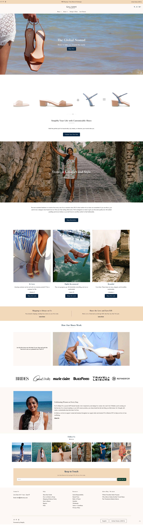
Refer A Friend (76, 499)
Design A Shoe (74, 11)
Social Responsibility (78, 494)
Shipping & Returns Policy (50, 499)
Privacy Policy (76, 507)
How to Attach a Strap (49, 497)
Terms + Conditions (78, 505)
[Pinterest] (3, 1)
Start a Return (46, 501)
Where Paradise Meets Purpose (110, 494)
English (104, 521)
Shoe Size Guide (47, 494)
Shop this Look (32, 296)
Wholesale (75, 503)
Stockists (75, 501)
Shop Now (71, 49)
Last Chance (82, 11)
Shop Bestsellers (71, 220)
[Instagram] (5, 1)
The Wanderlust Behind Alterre (110, 499)
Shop (58, 11)
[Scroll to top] (140, 521)
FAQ (44, 505)
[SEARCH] (135, 7)
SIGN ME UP (121, 479)
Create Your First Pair (71, 134)
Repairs (45, 503)
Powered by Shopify (18, 522)
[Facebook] (0, 1)
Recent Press (76, 497)
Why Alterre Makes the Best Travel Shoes (113, 497)
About (64, 11)
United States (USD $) (136, 2)
